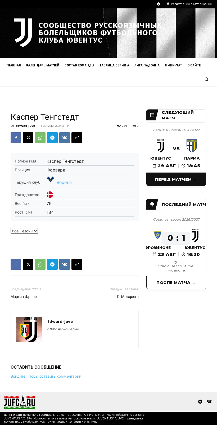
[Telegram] (159, 4)
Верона (64, 182)
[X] (28, 137)
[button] (206, 79)
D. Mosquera (128, 296)
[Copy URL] (76, 137)
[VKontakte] (209, 401)
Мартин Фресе (24, 296)
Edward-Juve (25, 126)
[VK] (64, 137)
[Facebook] (16, 137)
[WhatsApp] (40, 137)
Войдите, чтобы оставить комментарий (46, 376)
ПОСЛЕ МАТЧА (173, 282)
